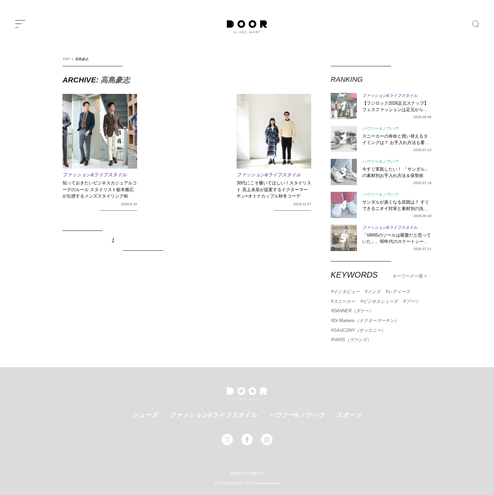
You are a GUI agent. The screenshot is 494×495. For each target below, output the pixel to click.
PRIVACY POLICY (247, 473)
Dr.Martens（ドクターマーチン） (366, 320)
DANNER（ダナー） (353, 310)
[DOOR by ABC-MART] (247, 27)
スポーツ (349, 415)
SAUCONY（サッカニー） (359, 330)
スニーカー (344, 301)
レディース (399, 291)
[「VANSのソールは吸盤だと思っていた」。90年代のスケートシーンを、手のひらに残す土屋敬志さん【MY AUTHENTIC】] (344, 238)
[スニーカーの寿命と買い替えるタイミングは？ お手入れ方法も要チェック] (344, 139)
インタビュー (346, 291)
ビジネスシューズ (380, 301)
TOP (66, 59)
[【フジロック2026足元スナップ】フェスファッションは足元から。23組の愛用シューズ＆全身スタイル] (344, 106)
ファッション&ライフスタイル (213, 415)
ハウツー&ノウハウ (296, 415)
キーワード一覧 (408, 276)
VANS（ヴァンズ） (352, 339)
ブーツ (412, 301)
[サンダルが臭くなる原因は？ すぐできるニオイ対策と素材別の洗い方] (344, 205)
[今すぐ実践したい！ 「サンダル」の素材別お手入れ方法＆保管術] (344, 172)
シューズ (145, 415)
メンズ (373, 291)
